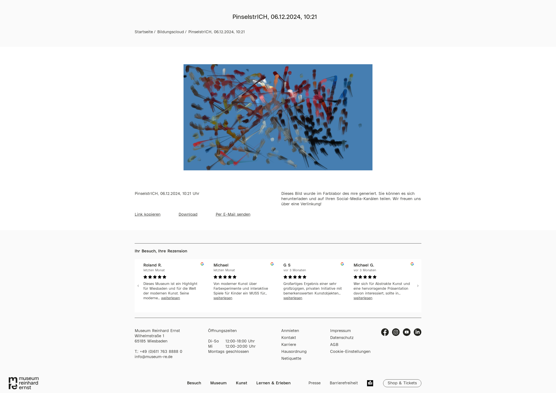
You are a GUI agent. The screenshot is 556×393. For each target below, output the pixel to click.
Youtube (406, 332)
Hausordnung (294, 352)
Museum (218, 383)
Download (188, 214)
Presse (314, 383)
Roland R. (152, 265)
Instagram (396, 332)
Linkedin (417, 332)
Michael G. (364, 265)
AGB (334, 345)
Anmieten (290, 331)
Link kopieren (148, 214)
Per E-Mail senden (233, 214)
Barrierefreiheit (344, 383)
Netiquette (291, 358)
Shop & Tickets (402, 383)
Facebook (385, 332)
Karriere (288, 345)
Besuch (194, 383)
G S (287, 265)
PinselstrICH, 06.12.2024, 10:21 (216, 32)
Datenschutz (342, 338)
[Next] (417, 285)
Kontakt (288, 338)
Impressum (340, 331)
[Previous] (138, 285)
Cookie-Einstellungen (350, 352)
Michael (220, 265)
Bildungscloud (170, 32)
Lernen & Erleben (273, 383)
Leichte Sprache (370, 383)
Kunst (241, 383)
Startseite (144, 32)
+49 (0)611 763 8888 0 (161, 352)
